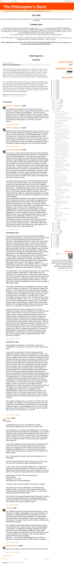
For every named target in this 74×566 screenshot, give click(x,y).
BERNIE (56, 218)
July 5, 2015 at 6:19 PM (12, 542)
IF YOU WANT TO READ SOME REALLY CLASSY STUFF (62, 197)
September (58, 105)
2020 (54, 88)
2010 (54, 243)
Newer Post (4, 558)
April (56, 227)
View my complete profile (65, 270)
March (56, 229)
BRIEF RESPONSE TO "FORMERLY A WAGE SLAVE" (61, 203)
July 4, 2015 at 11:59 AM (12, 415)
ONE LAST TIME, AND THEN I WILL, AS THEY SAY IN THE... (62, 165)
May (56, 225)
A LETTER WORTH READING (60, 220)
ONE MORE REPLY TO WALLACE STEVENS (61, 153)
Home (25, 558)
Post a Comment (7, 555)
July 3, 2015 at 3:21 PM (12, 124)
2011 (54, 241)
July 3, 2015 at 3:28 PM (12, 146)
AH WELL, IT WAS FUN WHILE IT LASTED (61, 144)
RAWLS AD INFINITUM (61, 156)
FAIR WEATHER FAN (61, 182)
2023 (54, 82)
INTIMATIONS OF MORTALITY (59, 123)
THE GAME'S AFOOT (60, 142)
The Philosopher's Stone (25, 7)
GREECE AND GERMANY (62, 208)
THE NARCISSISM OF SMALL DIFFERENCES (62, 150)
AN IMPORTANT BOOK (61, 147)
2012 (54, 239)
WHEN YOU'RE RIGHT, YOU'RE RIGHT (61, 114)
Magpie (8, 418)
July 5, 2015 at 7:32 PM (12, 552)
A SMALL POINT (59, 158)
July (56, 109)
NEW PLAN (57, 212)
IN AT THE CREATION (61, 120)
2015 (54, 98)
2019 (54, 90)
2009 (54, 245)
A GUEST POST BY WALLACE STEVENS (61, 177)
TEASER (57, 206)
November (58, 101)
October (57, 103)
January (57, 233)
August (57, 107)
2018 (54, 92)
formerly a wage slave (14, 106)
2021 (54, 86)
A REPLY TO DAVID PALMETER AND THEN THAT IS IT (62, 138)
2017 (54, 94)
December (57, 100)
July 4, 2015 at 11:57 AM (12, 338)
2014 (54, 235)
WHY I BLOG (58, 194)
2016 (54, 96)
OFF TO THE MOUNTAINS (62, 131)
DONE (56, 210)
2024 (54, 80)
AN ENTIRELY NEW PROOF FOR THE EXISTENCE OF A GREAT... (63, 185)
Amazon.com (40, 28)
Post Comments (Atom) (16, 562)
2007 (54, 246)
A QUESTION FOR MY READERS (61, 215)
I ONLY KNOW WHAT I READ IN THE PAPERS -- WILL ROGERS (62, 190)
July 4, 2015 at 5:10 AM (12, 229)
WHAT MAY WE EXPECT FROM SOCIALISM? (62, 134)
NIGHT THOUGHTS (60, 180)
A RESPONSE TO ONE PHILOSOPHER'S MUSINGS (63, 117)
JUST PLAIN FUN (59, 174)
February (57, 231)
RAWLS (56, 172)
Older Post (46, 558)
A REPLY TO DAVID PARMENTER (60, 161)
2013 (54, 237)
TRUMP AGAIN (59, 111)
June (56, 223)
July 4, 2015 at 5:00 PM (12, 505)
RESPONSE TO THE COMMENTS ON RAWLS (62, 170)
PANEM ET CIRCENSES (61, 129)
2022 (54, 84)
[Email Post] (22, 96)
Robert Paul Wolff (12, 545)
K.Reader (9, 508)
